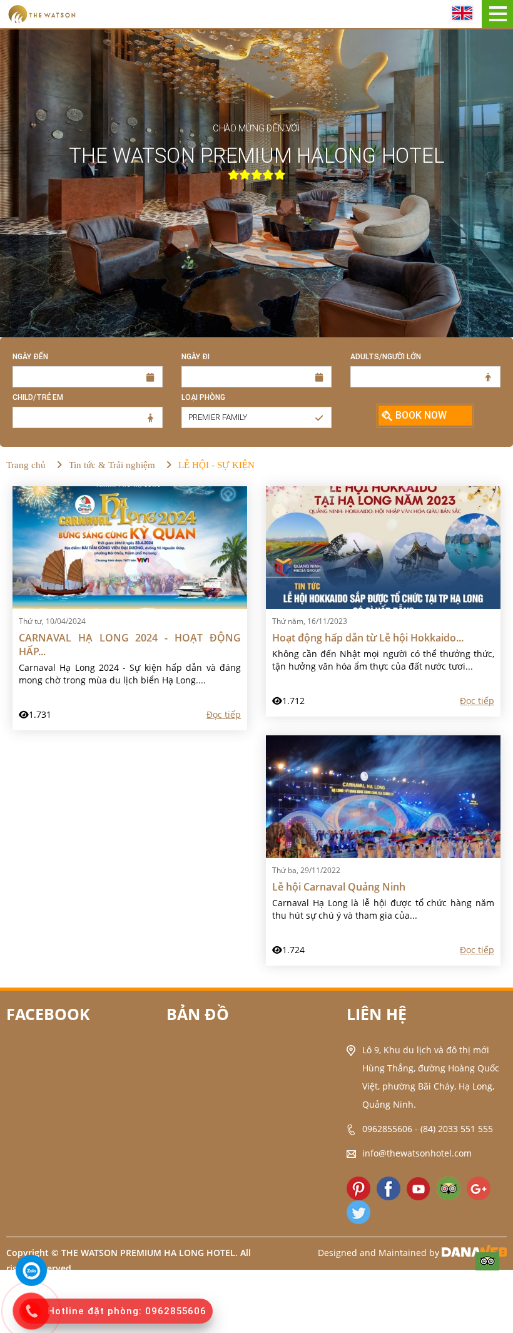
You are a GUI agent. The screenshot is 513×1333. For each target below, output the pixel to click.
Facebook (48, 1013)
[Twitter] (358, 1212)
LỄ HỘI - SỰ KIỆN (216, 465)
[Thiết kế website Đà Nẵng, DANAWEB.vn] (474, 1253)
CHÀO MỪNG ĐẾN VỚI (256, 128)
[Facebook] (388, 1188)
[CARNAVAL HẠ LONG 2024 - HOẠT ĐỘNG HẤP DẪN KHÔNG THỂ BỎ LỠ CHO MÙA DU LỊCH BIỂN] (130, 547)
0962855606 (387, 1129)
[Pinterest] (358, 1188)
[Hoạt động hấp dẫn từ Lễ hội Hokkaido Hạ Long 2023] (383, 547)
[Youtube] (418, 1188)
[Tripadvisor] (487, 1260)
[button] (256, 417)
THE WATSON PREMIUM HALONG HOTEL (256, 156)
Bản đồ (197, 1013)
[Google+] (478, 1188)
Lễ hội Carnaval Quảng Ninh (338, 887)
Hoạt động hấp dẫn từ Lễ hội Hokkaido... (368, 638)
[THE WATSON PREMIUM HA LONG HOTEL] (41, 13)
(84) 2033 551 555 (456, 1129)
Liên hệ (377, 1013)
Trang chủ (26, 465)
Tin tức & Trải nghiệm (112, 465)
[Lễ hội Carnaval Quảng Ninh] (383, 796)
